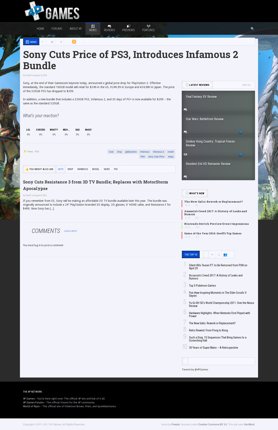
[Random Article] (73, 41)
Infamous (144, 151)
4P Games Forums (33, 402)
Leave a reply (71, 231)
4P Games (29, 398)
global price (131, 151)
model (171, 151)
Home (40, 29)
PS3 (37, 151)
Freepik (175, 424)
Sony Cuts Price (156, 156)
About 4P (76, 29)
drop (119, 151)
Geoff (28, 75)
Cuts (111, 151)
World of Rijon (31, 406)
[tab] (185, 361)
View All (246, 85)
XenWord (249, 424)
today (171, 156)
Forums (56, 29)
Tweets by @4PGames (195, 369)
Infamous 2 (158, 151)
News (30, 151)
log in (37, 245)
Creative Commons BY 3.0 (212, 424)
